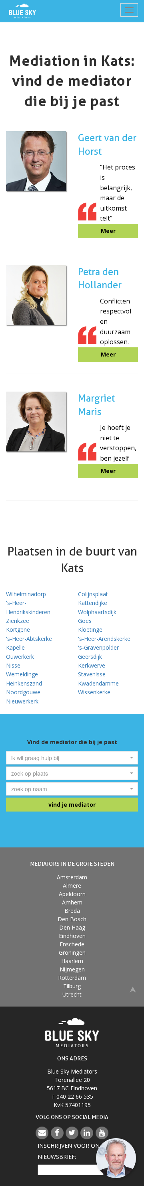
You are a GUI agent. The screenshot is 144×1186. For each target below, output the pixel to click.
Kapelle (15, 647)
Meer (108, 230)
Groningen (72, 952)
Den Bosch (72, 919)
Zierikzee (17, 621)
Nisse (13, 665)
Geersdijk (90, 656)
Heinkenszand (24, 683)
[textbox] (69, 758)
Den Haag (72, 927)
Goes (85, 621)
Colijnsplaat (93, 594)
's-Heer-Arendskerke (104, 638)
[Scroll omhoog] (133, 989)
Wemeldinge (22, 674)
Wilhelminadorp (26, 594)
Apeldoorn (72, 894)
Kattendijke (92, 603)
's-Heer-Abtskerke (29, 638)
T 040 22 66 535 (72, 1096)
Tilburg (72, 986)
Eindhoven (72, 936)
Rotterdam (72, 977)
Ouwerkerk (20, 656)
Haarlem (72, 961)
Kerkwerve (91, 665)
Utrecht (72, 994)
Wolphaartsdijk (97, 612)
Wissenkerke (94, 692)
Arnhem (72, 902)
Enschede (72, 944)
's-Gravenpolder (98, 647)
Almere (72, 885)
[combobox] (72, 757)
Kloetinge (90, 629)
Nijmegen (72, 969)
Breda (72, 910)
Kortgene (18, 629)
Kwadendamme (98, 683)
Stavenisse (92, 674)
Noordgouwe (23, 692)
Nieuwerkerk (22, 701)
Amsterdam (72, 877)
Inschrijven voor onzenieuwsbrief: (72, 1151)
